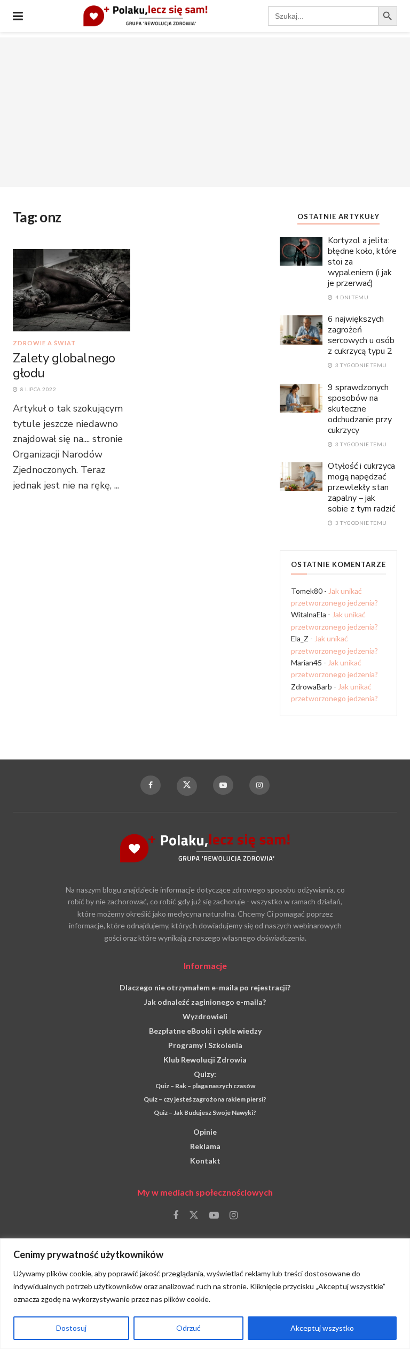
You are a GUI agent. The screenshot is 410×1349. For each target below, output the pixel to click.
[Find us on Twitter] (187, 786)
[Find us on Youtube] (223, 785)
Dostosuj (71, 1327)
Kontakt (205, 1160)
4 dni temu (351, 297)
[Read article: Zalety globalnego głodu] (71, 289)
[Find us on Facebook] (150, 785)
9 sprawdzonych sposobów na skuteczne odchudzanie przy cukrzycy (360, 409)
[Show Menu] (18, 16)
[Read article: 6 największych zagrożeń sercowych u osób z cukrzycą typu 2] (301, 329)
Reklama (205, 1146)
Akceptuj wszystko (322, 1327)
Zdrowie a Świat (44, 343)
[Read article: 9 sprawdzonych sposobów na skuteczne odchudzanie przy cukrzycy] (301, 397)
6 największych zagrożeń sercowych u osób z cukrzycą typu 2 (361, 335)
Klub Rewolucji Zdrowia (205, 1059)
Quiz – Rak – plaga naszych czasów (205, 1086)
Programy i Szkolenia (205, 1045)
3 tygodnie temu (360, 365)
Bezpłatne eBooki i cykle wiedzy (205, 1030)
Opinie (205, 1131)
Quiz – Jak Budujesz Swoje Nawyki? (205, 1112)
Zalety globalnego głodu (64, 366)
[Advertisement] (205, 112)
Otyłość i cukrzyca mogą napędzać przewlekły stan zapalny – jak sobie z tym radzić (361, 487)
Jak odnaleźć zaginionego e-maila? (205, 1001)
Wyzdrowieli (205, 1016)
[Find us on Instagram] (259, 785)
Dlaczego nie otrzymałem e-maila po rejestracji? (205, 987)
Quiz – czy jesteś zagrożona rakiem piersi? (205, 1099)
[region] (205, 1293)
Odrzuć (188, 1327)
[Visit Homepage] (145, 16)
